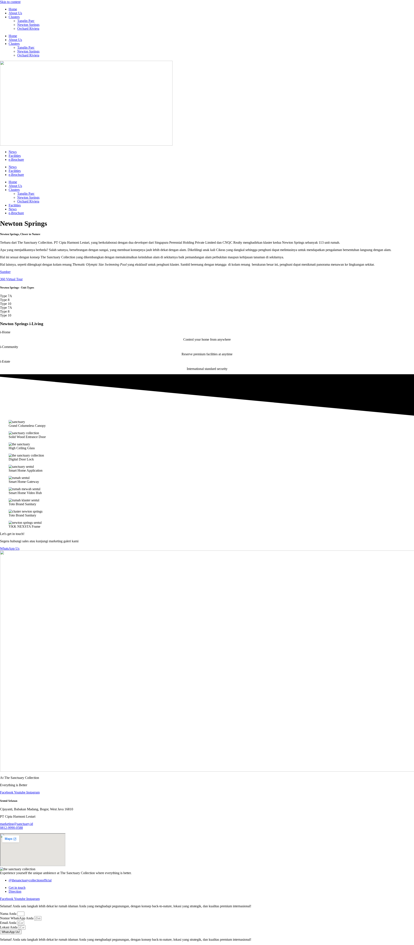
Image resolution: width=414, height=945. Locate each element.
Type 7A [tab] (6, 296)
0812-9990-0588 (11, 828)
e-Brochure (16, 159)
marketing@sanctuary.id (16, 824)
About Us (15, 13)
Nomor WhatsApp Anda (17, 918)
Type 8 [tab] (4, 300)
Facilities (15, 156)
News (13, 152)
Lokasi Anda (9, 927)
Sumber (5, 272)
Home (13, 9)
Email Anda (8, 923)
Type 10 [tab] (5, 304)
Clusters (14, 17)
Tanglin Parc (25, 21)
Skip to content (10, 2)
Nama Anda (8, 913)
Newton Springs (28, 25)
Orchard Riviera (28, 28)
